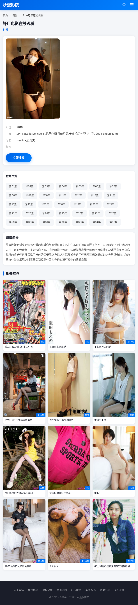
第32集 (63, 222)
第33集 (80, 222)
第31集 (46, 222)
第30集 (30, 222)
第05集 (80, 186)
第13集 (95, 195)
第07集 (113, 186)
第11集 (62, 195)
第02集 (30, 186)
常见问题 (62, 589)
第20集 (94, 204)
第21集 (110, 204)
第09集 (30, 195)
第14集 (111, 195)
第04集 (63, 186)
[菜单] (132, 4)
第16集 (29, 204)
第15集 (13, 204)
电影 (14, 15)
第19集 (77, 204)
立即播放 (18, 157)
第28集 (113, 213)
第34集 (97, 222)
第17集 (45, 204)
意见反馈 (119, 589)
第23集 (30, 213)
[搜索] (124, 5)
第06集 (97, 186)
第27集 (96, 213)
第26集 (80, 213)
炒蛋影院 (11, 5)
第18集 (61, 204)
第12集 (78, 195)
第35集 (113, 222)
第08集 (13, 195)
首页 (5, 15)
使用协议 (33, 589)
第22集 (13, 213)
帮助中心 (105, 589)
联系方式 (91, 589)
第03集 (46, 186)
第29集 (13, 222)
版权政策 (47, 589)
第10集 (46, 195)
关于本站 (19, 589)
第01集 (13, 186)
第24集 (46, 213)
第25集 (63, 213)
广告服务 (76, 589)
